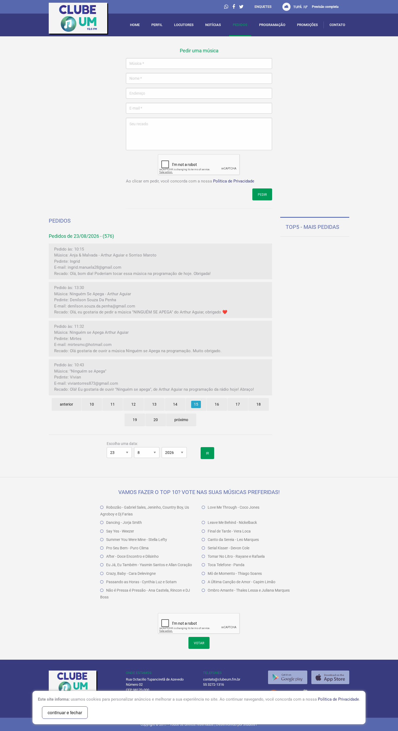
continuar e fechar (65, 712)
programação (272, 25)
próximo (181, 420)
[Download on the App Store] (330, 677)
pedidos (240, 25)
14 (175, 404)
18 (258, 404)
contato (337, 25)
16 (217, 404)
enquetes (263, 7)
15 (196, 404)
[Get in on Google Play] (287, 677)
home (135, 25)
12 (133, 404)
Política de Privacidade (233, 181)
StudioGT (250, 724)
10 (92, 404)
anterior (66, 404)
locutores (184, 25)
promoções (307, 25)
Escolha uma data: (122, 443)
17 (238, 404)
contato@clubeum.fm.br (221, 679)
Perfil (156, 25)
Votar (199, 643)
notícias (213, 25)
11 (112, 404)
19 (135, 420)
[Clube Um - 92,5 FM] (83, 19)
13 (154, 404)
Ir (207, 453)
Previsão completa (325, 6)
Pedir (262, 195)
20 (156, 420)
